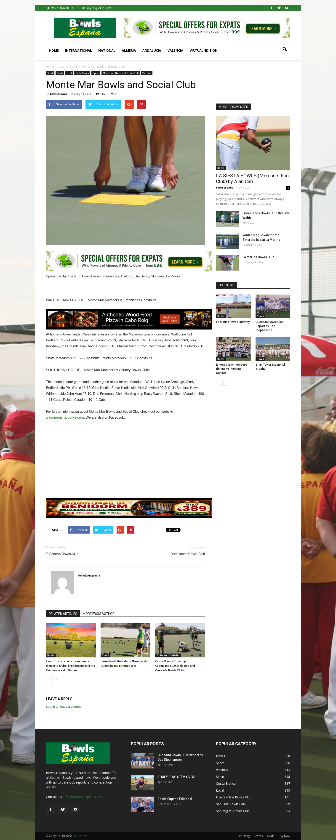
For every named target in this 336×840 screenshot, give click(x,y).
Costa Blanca (82, 73)
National (106, 50)
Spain (96, 73)
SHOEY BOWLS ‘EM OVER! (176, 777)
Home (54, 50)
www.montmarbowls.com (65, 417)
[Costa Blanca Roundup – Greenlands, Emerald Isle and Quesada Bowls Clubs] (180, 640)
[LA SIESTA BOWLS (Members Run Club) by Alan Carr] (253, 143)
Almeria (129, 50)
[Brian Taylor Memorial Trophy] (273, 349)
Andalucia (151, 50)
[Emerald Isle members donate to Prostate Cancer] (233, 349)
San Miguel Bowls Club (233, 811)
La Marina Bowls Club (258, 257)
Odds (270, 836)
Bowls (60, 73)
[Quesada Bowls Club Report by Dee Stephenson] (273, 306)
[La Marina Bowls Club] (227, 263)
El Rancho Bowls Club (62, 554)
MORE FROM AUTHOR (99, 614)
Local (69, 73)
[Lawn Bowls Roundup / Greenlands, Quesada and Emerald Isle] (125, 640)
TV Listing (243, 836)
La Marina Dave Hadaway (233, 322)
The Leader (79, 836)
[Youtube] (286, 8)
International (78, 50)
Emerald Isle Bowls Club (233, 797)
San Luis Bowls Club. (231, 804)
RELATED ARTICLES (63, 614)
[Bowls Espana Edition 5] (142, 804)
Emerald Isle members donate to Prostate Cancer (231, 369)
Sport (50, 73)
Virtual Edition (204, 50)
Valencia (175, 50)
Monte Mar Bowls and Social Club (121, 73)
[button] (284, 49)
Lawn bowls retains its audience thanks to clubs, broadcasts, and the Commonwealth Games (70, 665)
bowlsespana (59, 94)
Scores (258, 836)
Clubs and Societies (168, 655)
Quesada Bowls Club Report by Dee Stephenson (269, 326)
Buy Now (284, 836)
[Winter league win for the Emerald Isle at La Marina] (227, 241)
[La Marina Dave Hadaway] (233, 306)
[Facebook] (271, 8)
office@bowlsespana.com (83, 797)
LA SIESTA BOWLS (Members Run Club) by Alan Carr (252, 178)
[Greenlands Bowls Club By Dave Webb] (227, 219)
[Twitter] (279, 8)
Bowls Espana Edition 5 (174, 799)
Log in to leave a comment (65, 706)
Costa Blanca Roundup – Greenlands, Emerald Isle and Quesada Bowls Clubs (175, 665)
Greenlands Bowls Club (188, 554)
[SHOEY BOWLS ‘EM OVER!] (142, 782)
